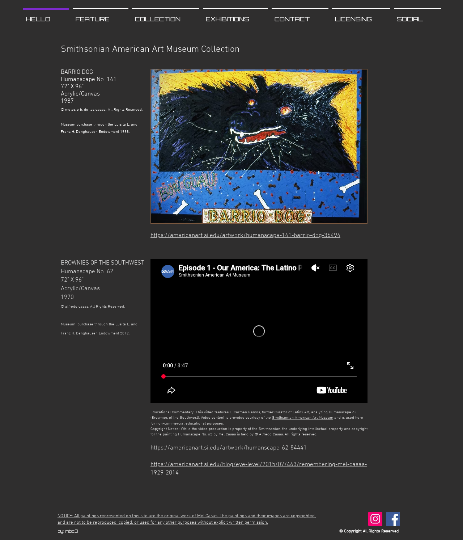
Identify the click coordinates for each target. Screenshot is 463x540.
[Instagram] (375, 519)
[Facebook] (393, 519)
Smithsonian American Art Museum (302, 417)
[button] (165, 16)
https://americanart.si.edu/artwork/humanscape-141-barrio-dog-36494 (245, 235)
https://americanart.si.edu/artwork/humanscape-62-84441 (228, 448)
